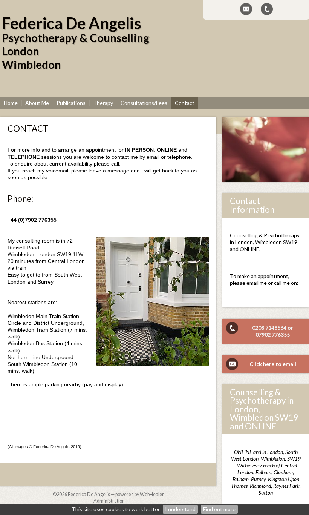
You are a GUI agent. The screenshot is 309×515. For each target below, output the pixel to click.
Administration (109, 501)
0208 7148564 (269, 327)
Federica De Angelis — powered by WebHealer (116, 494)
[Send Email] (246, 9)
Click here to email (272, 364)
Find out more (219, 509)
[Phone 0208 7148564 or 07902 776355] (267, 9)
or (290, 327)
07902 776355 (272, 334)
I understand (180, 509)
